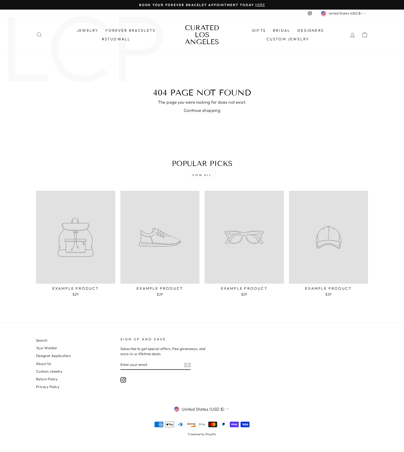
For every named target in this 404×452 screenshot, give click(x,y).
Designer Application (53, 355)
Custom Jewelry (288, 39)
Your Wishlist (46, 348)
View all (202, 175)
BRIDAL (281, 30)
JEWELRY (87, 30)
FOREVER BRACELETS (130, 30)
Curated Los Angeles (202, 35)
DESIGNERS (310, 30)
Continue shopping (202, 110)
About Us (43, 363)
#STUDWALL (116, 39)
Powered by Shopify (202, 434)
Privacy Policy (47, 387)
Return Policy (47, 379)
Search (41, 340)
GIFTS (259, 30)
